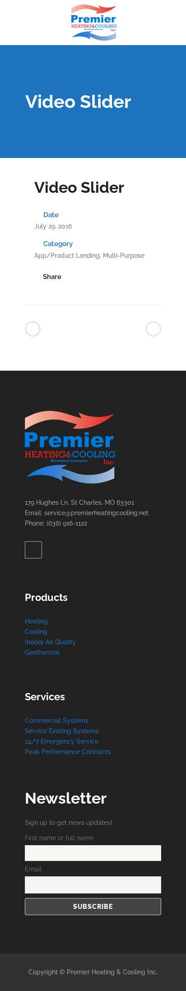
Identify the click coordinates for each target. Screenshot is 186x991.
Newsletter (66, 798)
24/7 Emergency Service (61, 741)
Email (33, 869)
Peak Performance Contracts (68, 751)
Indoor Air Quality (50, 642)
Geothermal (42, 652)
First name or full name (59, 838)
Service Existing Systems (62, 731)
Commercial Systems (56, 720)
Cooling (36, 631)
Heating (36, 621)
